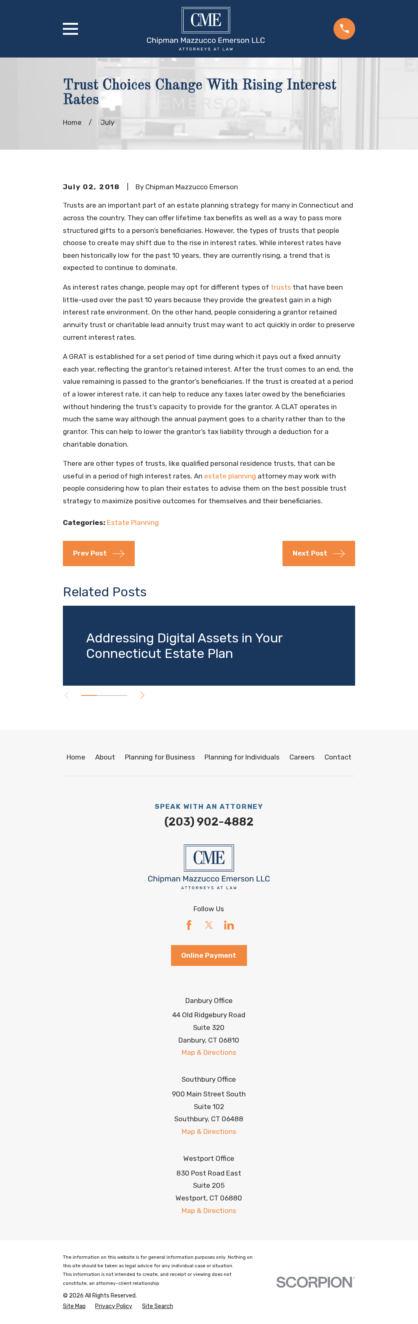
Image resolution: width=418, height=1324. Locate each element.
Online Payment (208, 955)
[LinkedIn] (229, 925)
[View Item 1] (89, 695)
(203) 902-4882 (209, 821)
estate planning (230, 476)
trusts (281, 287)
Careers (302, 757)
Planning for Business (160, 757)
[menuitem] (74, 1306)
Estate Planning (133, 522)
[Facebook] (189, 925)
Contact (338, 757)
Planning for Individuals (242, 757)
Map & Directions (209, 1052)
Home (76, 757)
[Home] (205, 29)
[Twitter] (209, 925)
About (105, 757)
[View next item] (142, 695)
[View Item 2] (104, 695)
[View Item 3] (119, 695)
